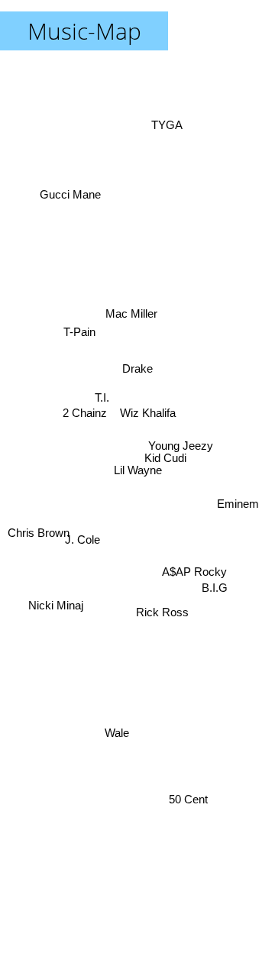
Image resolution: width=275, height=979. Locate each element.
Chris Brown (39, 534)
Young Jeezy (179, 444)
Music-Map (84, 31)
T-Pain (79, 327)
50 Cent (189, 795)
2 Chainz (85, 408)
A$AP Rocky (195, 560)
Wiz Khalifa (147, 411)
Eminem (238, 508)
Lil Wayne (138, 470)
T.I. (101, 394)
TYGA (165, 119)
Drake (138, 379)
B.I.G (214, 596)
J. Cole (81, 541)
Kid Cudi (165, 458)
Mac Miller (135, 290)
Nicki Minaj (57, 614)
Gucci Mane (73, 189)
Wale (117, 731)
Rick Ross (161, 617)
